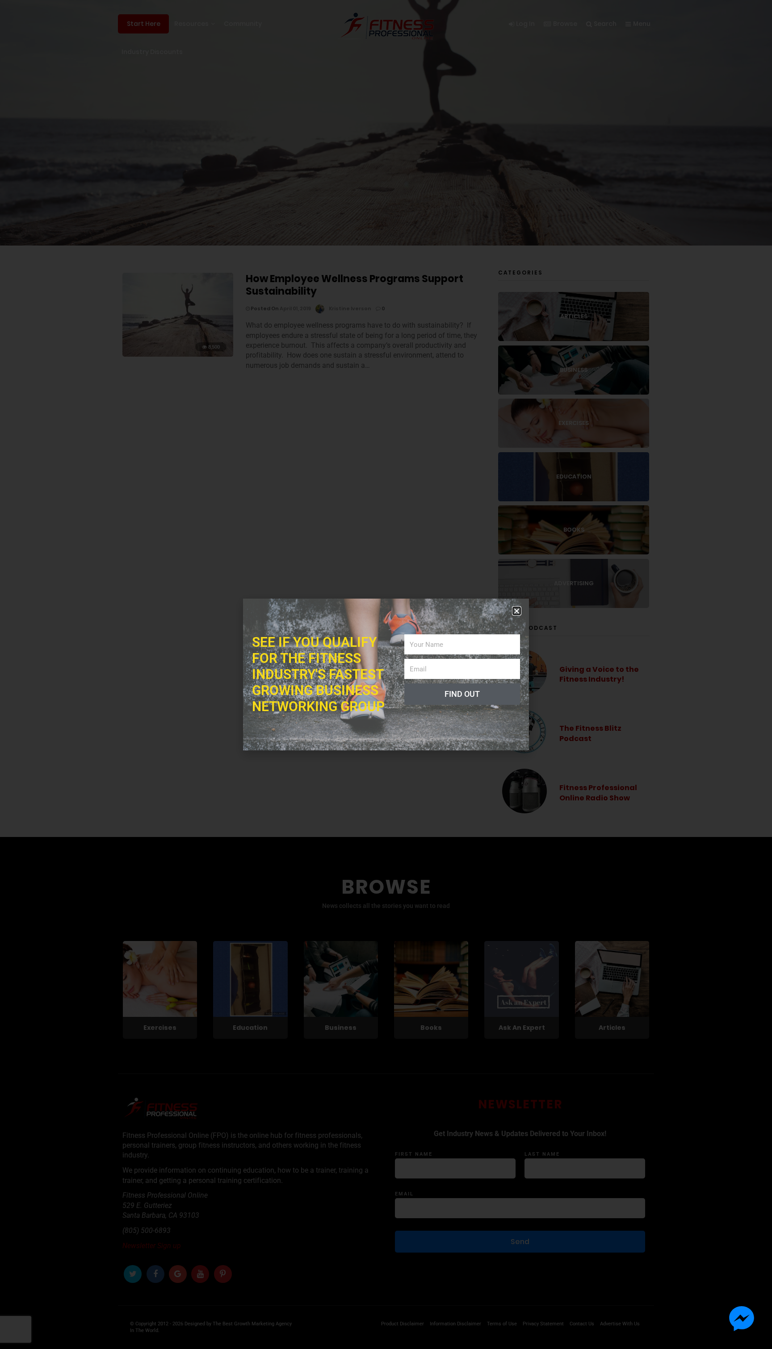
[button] (516, 611)
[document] (386, 674)
